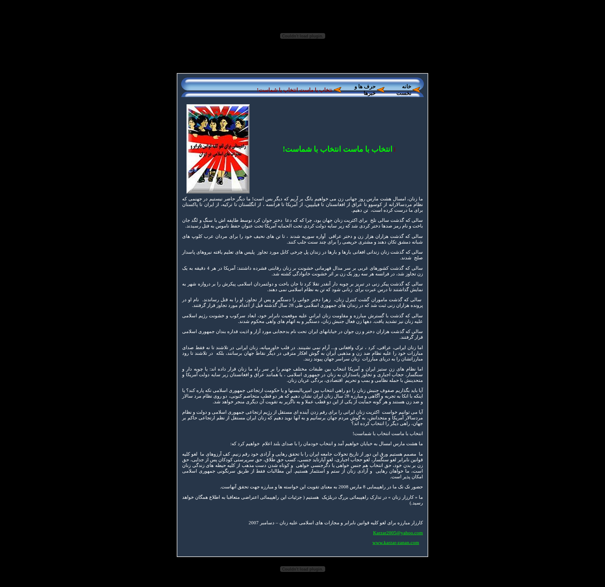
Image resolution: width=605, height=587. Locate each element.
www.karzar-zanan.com (395, 542)
